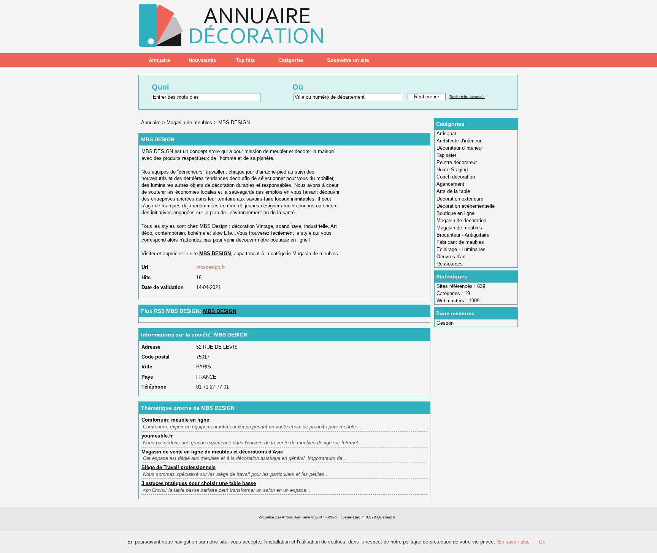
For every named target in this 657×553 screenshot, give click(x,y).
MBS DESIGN (234, 122)
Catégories (290, 60)
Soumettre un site (348, 60)
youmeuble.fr (157, 436)
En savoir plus (514, 542)
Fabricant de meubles (460, 242)
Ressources (449, 264)
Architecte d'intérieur (458, 141)
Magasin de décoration (461, 220)
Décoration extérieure (459, 199)
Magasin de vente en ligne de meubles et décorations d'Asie (212, 452)
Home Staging (452, 169)
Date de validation (162, 287)
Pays (147, 377)
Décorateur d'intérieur (459, 148)
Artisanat (446, 133)
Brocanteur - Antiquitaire (462, 235)
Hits (146, 277)
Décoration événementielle (465, 206)
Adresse (150, 347)
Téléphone (153, 387)
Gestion (445, 323)
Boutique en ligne (455, 213)
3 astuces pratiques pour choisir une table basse (198, 483)
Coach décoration (455, 177)
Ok (542, 542)
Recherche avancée (467, 97)
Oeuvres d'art (451, 256)
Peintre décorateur (456, 162)
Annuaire (159, 60)
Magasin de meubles (459, 228)
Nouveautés (202, 60)
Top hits (245, 60)
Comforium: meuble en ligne (175, 420)
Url (144, 267)
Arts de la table (453, 191)
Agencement (450, 184)
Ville (146, 367)
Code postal (155, 357)
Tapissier (446, 155)
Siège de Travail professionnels (178, 467)
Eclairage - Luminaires (461, 249)
